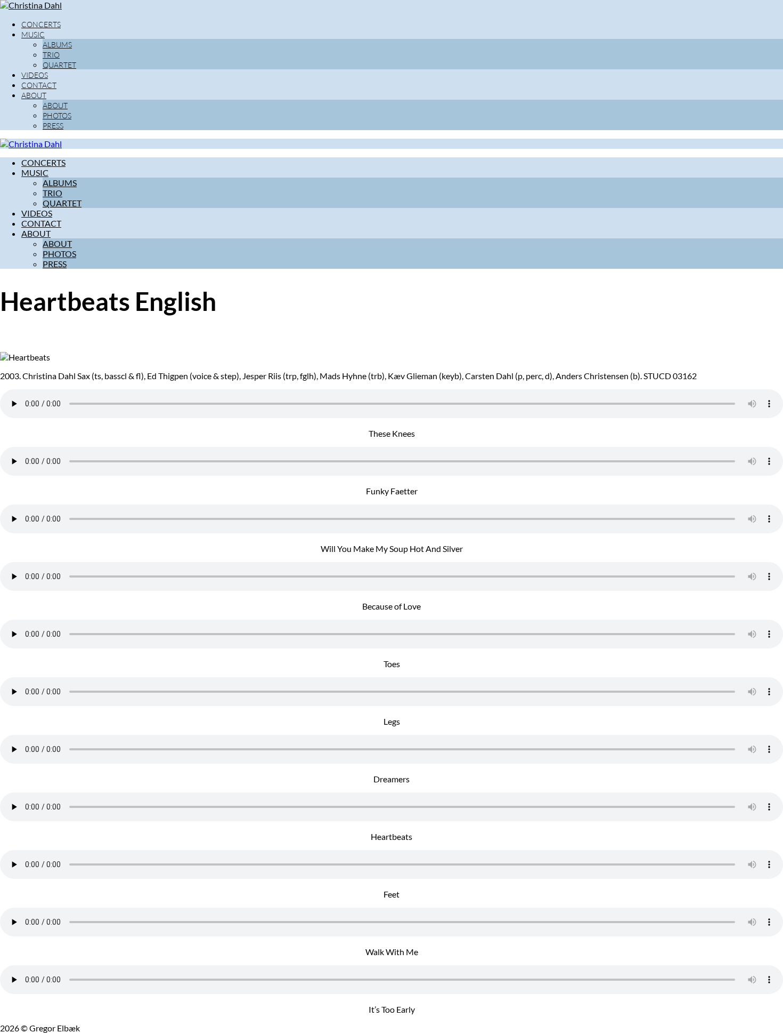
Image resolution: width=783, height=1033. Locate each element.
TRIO (51, 54)
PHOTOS (57, 115)
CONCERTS (41, 24)
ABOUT (33, 95)
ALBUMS (57, 44)
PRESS (53, 125)
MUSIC (33, 34)
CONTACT (38, 85)
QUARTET (59, 64)
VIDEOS (34, 74)
